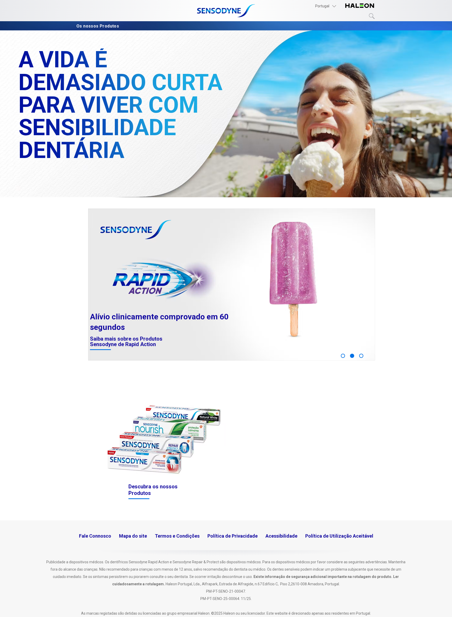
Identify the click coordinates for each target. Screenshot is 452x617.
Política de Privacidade (232, 536)
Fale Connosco (95, 536)
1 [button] (343, 356)
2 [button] (352, 356)
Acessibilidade (281, 536)
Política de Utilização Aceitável (339, 536)
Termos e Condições (177, 536)
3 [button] (361, 356)
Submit (372, 16)
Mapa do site (133, 536)
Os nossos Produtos (98, 26)
